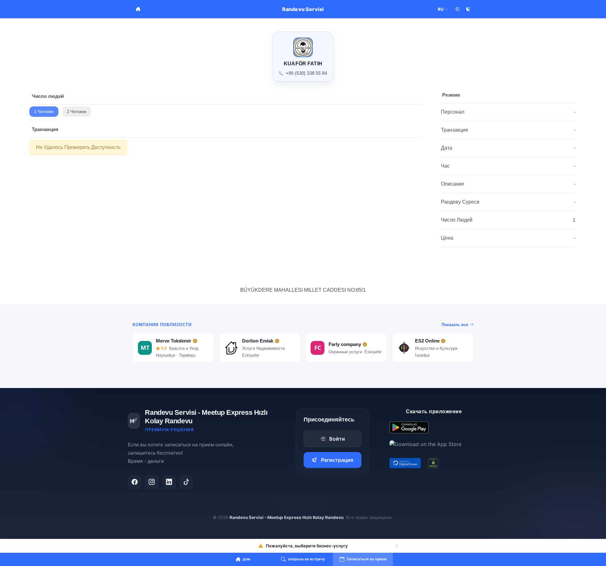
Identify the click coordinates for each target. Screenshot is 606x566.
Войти (337, 439)
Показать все (455, 324)
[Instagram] (151, 482)
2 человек (76, 111)
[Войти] (456, 9)
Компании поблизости (162, 324)
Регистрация (337, 460)
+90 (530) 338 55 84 (306, 73)
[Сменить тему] (468, 9)
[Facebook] (134, 482)
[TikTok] (186, 482)
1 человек (44, 111)
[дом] (138, 9)
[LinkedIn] (169, 482)
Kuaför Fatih (303, 63)
